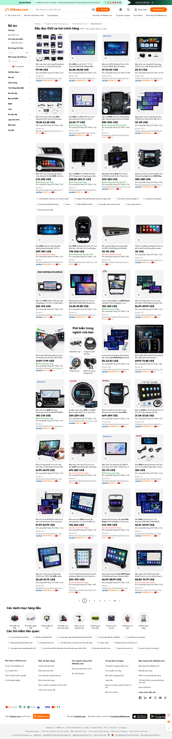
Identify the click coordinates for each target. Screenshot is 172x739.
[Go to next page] (119, 600)
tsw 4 (68, 204)
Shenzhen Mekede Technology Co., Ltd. (50, 262)
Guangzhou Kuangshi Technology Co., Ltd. (50, 315)
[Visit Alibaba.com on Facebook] (140, 697)
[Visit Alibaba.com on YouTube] (160, 697)
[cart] (129, 10)
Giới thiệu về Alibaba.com (15, 661)
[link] (168, 715)
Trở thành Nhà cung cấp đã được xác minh (151, 681)
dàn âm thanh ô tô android (149, 648)
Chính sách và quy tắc (47, 690)
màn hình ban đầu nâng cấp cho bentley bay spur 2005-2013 (64, 648)
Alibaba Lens (15, 716)
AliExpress (50, 728)
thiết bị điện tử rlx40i (84, 204)
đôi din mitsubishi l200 (44, 637)
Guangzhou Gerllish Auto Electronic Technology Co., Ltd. (116, 135)
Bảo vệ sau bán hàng (46, 680)
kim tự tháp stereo (134, 204)
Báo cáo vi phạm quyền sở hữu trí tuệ (118, 686)
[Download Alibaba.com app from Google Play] (158, 716)
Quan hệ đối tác (145, 687)
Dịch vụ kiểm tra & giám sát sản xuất (52, 685)
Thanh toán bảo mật (46, 666)
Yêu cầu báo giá (78, 673)
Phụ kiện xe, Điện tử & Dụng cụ (56, 24)
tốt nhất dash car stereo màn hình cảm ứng (76, 643)
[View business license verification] (109, 735)
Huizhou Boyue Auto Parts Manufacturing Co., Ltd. (149, 131)
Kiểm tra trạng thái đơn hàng (150, 675)
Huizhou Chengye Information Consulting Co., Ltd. (149, 78)
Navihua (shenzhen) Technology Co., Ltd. (149, 185)
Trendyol (112, 728)
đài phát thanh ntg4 (46, 210)
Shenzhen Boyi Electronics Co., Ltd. (149, 369)
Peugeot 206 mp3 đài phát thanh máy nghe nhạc (93, 199)
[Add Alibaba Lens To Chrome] (41, 716)
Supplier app (80, 716)
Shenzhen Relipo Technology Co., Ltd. (116, 262)
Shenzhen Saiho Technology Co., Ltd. (50, 131)
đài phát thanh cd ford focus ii (126, 643)
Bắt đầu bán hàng (145, 671)
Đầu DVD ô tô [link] (96, 24)
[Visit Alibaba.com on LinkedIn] (145, 697)
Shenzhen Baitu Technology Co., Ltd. (83, 262)
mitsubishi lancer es (47, 643)
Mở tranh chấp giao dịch (114, 675)
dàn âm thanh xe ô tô (125, 648)
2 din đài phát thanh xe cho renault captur (54, 199)
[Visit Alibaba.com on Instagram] (155, 697)
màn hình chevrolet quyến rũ (128, 199)
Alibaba (37, 24)
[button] (93, 9)
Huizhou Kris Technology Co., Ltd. (49, 78)
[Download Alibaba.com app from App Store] (139, 716)
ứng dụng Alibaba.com (120, 716)
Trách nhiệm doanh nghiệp (15, 675)
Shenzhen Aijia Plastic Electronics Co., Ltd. (83, 133)
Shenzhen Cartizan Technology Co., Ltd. (50, 368)
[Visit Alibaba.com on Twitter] (150, 697)
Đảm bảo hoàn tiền (45, 671)
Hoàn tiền (109, 680)
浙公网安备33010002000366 (127, 735)
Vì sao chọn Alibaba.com (14, 666)
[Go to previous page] (79, 600)
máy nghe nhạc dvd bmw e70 (109, 204)
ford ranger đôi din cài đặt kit (109, 637)
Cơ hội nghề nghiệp (12, 680)
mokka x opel (104, 643)
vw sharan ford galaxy (153, 199)
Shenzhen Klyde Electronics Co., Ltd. (116, 187)
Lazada (86, 728)
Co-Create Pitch (11, 671)
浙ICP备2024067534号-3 (150, 735)
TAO (105, 728)
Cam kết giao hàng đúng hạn (49, 675)
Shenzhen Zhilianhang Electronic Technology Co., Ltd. (50, 190)
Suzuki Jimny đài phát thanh (49, 204)
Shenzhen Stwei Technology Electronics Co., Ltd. (83, 190)
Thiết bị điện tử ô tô (79, 24)
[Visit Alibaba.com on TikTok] (165, 697)
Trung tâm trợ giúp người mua (116, 666)
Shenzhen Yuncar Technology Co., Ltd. (83, 78)
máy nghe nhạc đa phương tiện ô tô (23, 648)
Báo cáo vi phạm (111, 692)
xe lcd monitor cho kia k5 (19, 637)
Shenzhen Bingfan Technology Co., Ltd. (116, 78)
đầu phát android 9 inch (101, 648)
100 (114, 601)
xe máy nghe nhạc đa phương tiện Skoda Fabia (75, 637)
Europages (122, 728)
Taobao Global (96, 728)
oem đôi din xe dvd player (136, 637)
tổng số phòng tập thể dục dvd (21, 643)
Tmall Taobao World (73, 728)
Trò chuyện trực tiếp (113, 671)
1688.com (60, 728)
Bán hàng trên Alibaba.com (149, 666)
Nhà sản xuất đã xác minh (82, 669)
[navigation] (19, 312)
